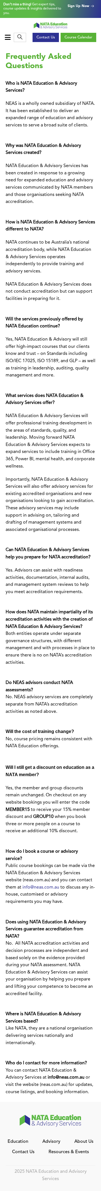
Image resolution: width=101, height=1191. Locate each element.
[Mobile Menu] (8, 37)
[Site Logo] (50, 25)
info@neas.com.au (40, 887)
